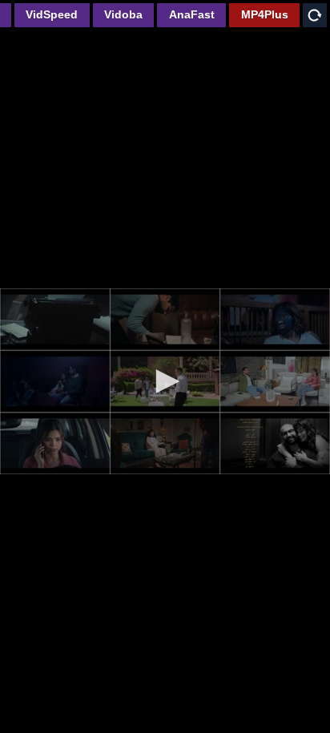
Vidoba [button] (123, 14)
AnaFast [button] (192, 14)
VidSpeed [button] (52, 14)
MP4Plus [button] (264, 14)
